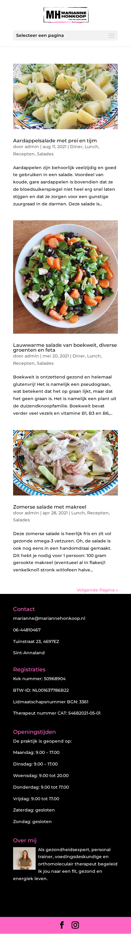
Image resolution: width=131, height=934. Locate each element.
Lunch (91, 146)
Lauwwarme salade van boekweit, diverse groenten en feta (65, 347)
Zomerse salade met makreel (49, 507)
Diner (76, 146)
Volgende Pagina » (97, 590)
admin (32, 146)
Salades (45, 154)
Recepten (24, 154)
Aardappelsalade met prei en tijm (55, 141)
